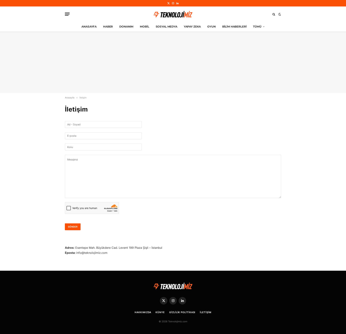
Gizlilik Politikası (182, 312)
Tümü (257, 26)
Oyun (211, 26)
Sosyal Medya (166, 26)
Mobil (144, 26)
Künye (160, 312)
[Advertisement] (173, 62)
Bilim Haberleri (234, 26)
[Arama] (274, 14)
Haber (108, 26)
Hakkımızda (143, 312)
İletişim (205, 312)
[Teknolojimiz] (173, 14)
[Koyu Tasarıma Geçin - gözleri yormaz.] (279, 14)
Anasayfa (89, 26)
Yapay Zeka (192, 26)
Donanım (126, 26)
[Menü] (67, 14)
